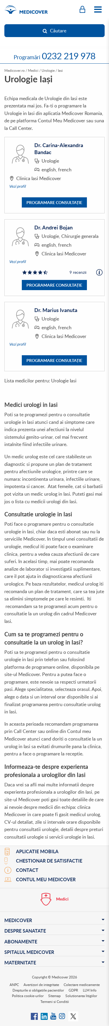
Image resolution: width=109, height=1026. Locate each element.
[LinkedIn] (44, 1015)
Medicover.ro (14, 70)
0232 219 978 (68, 56)
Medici (33, 70)
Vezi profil (17, 186)
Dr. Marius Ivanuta (55, 309)
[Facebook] (34, 1015)
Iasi (60, 70)
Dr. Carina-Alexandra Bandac (58, 149)
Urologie (48, 70)
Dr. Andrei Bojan (53, 227)
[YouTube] (54, 1015)
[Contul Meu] (82, 9)
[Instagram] (62, 1015)
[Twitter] (73, 1015)
